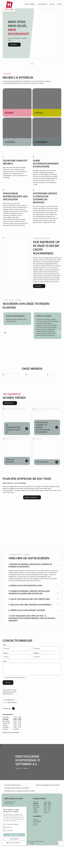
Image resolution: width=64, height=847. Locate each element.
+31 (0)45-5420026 (11, 702)
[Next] (58, 332)
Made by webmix (40, 841)
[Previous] (5, 332)
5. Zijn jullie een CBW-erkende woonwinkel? (30, 605)
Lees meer (38, 286)
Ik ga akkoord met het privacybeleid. (15, 677)
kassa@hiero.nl (10, 700)
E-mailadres (36, 653)
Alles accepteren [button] (14, 834)
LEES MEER (13, 44)
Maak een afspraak (31, 497)
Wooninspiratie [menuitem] (42, 4)
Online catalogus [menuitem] (30, 4)
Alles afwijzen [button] (14, 839)
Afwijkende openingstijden (11, 732)
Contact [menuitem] (59, 4)
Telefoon (6, 653)
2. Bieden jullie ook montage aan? (25, 586)
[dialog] (14, 826)
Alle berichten (8, 403)
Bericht (5, 661)
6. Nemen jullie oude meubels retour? (26, 610)
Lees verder (13, 820)
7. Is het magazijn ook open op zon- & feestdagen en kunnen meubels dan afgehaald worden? (31, 618)
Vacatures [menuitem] (35, 819)
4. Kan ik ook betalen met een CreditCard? (29, 599)
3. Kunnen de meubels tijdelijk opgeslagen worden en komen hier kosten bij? (29, 592)
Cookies (32, 843)
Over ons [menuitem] (52, 4)
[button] (14, 843)
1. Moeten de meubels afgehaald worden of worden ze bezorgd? (30, 565)
